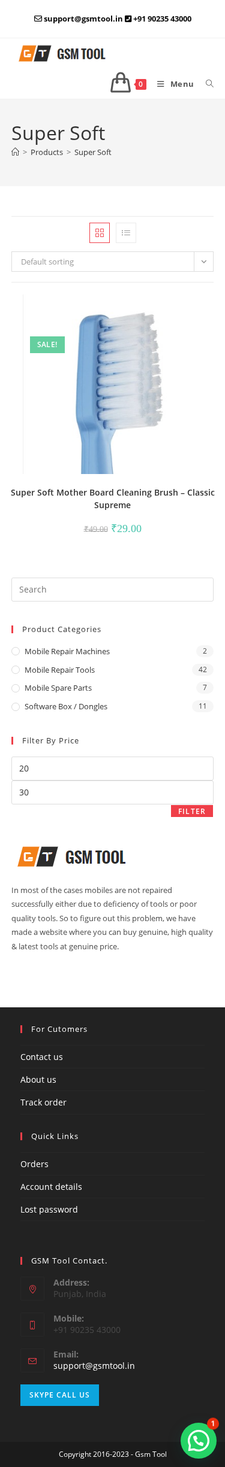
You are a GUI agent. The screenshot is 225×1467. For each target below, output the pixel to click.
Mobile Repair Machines (67, 651)
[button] (172, 309)
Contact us (41, 1056)
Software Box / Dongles (66, 706)
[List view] (126, 233)
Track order (43, 1102)
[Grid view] (99, 233)
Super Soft (93, 152)
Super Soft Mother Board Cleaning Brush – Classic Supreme (113, 499)
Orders (34, 1164)
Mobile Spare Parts (58, 687)
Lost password (49, 1209)
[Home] (15, 152)
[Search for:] (205, 83)
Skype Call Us (59, 1395)
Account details (51, 1186)
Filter (192, 811)
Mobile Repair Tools (60, 669)
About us (38, 1079)
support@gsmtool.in (94, 1365)
